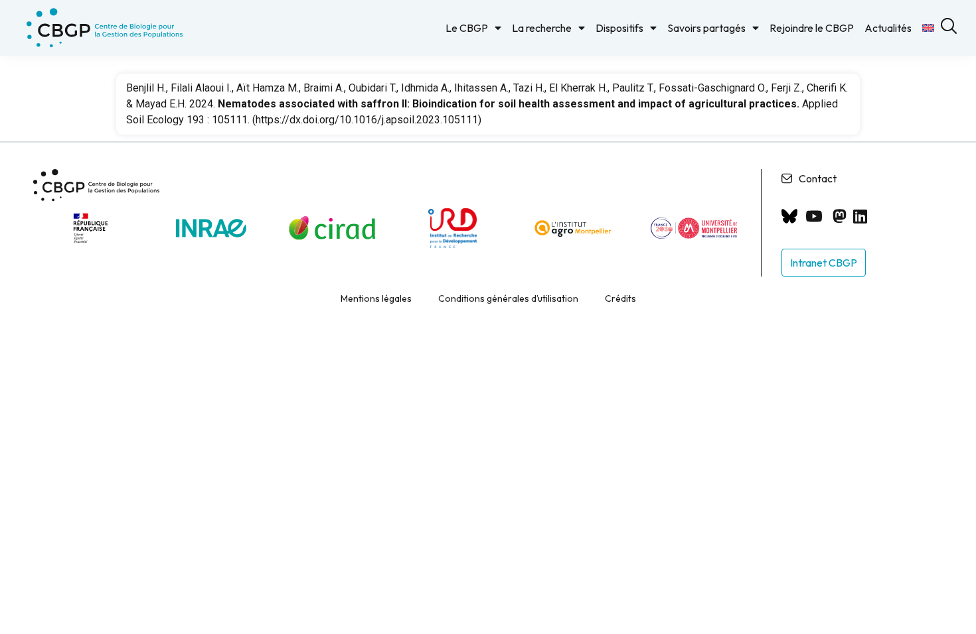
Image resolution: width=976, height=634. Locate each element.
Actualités (888, 27)
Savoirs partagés (706, 27)
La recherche (542, 27)
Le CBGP (467, 27)
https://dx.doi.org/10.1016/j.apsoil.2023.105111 (367, 119)
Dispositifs (619, 27)
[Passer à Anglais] (928, 28)
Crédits (620, 298)
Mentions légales (376, 298)
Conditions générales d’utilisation (508, 298)
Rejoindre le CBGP (812, 27)
